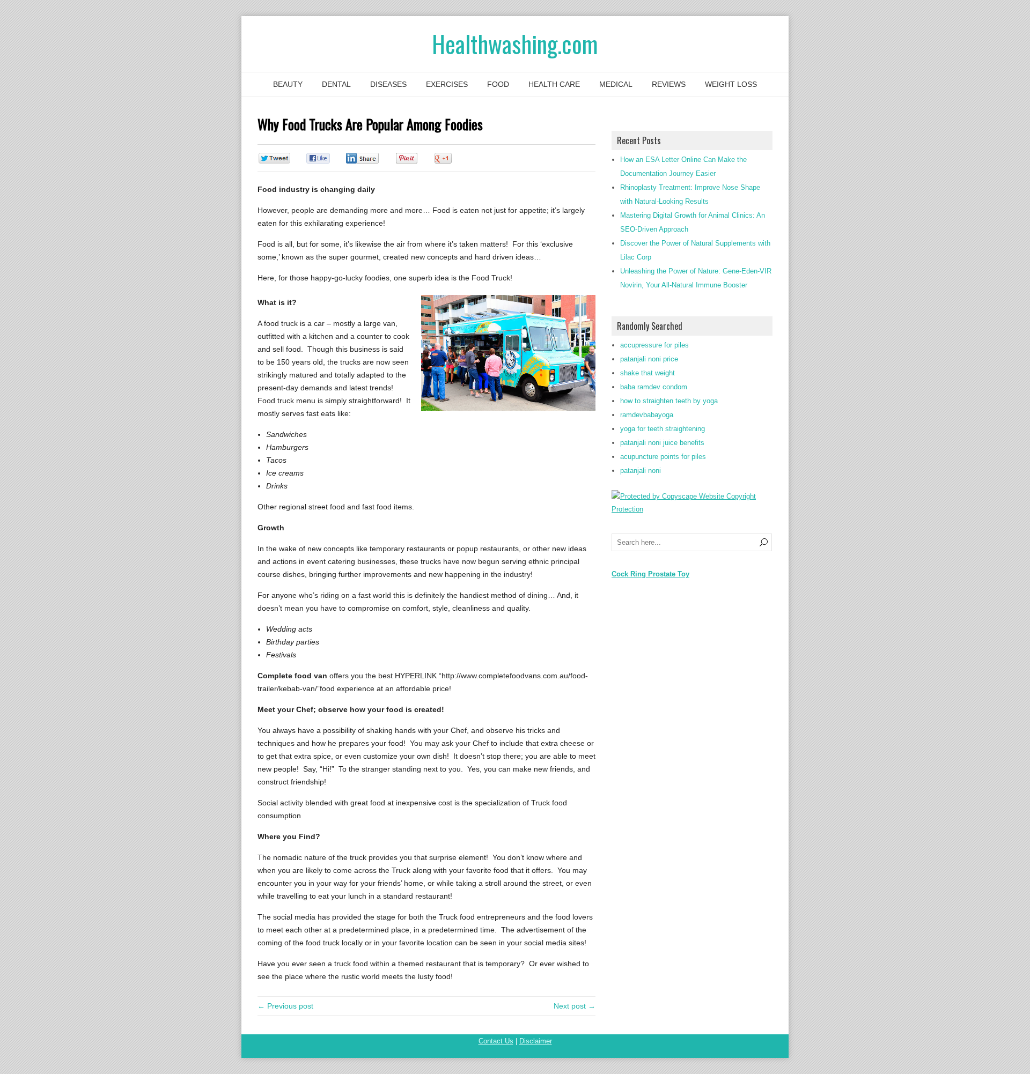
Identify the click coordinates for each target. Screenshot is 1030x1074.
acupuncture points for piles (663, 457)
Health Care (554, 84)
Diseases (388, 84)
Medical (615, 84)
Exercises (447, 84)
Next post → (574, 1006)
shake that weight (647, 373)
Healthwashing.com (515, 43)
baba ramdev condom (653, 387)
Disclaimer (535, 1041)
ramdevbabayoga (646, 415)
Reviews (669, 84)
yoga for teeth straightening (662, 429)
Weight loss (731, 84)
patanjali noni (640, 470)
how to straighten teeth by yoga (669, 401)
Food (498, 84)
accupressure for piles (654, 345)
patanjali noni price (649, 359)
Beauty (288, 84)
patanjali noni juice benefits (662, 443)
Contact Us (496, 1041)
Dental (336, 84)
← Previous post (285, 1006)
